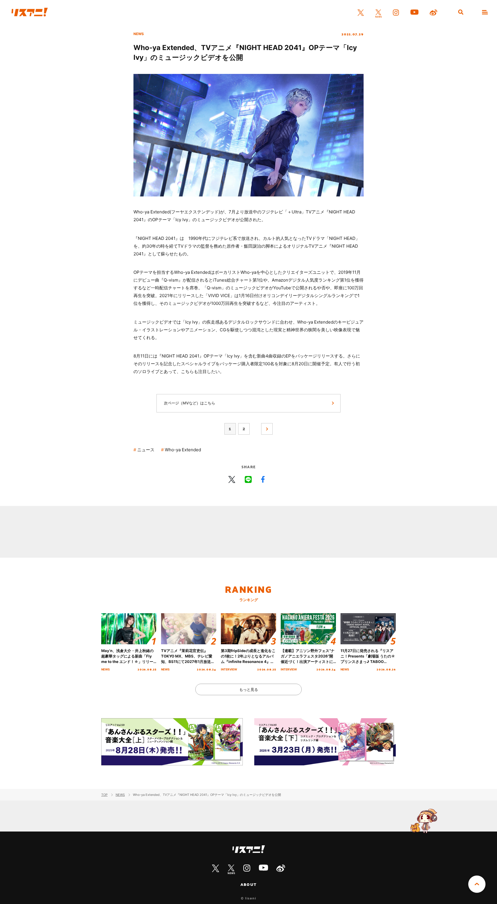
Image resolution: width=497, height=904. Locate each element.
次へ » (267, 429)
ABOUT (248, 884)
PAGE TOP (476, 884)
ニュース (145, 449)
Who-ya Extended (183, 449)
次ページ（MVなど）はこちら (189, 403)
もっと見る (248, 689)
